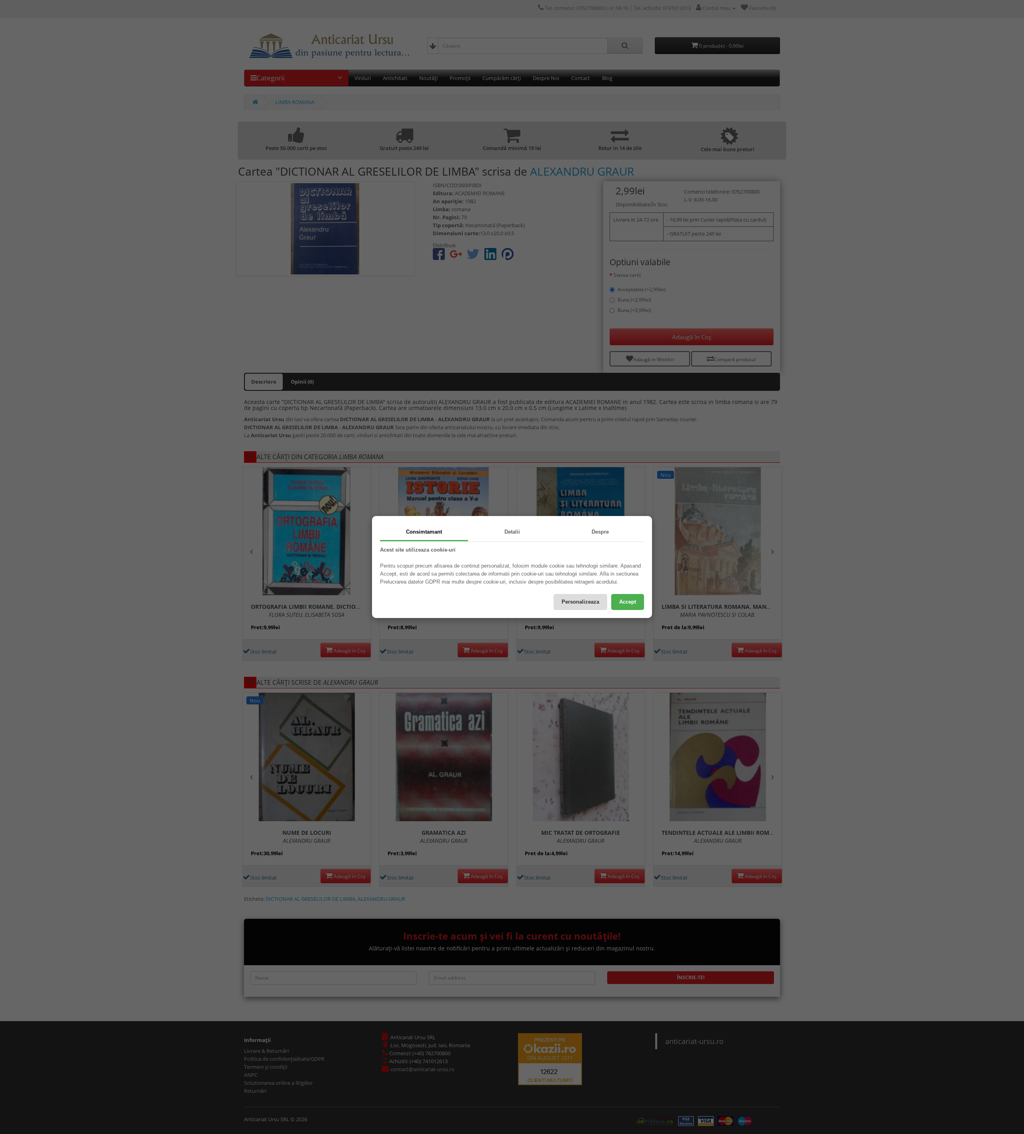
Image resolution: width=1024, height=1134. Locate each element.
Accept (627, 602)
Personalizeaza (580, 602)
